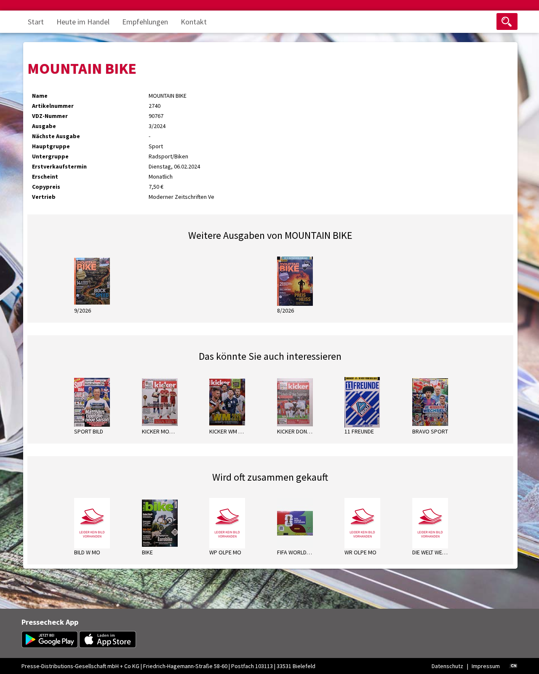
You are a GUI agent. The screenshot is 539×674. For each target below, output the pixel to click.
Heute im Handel (82, 22)
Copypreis (46, 186)
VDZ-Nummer (50, 116)
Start (36, 22)
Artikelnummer (53, 106)
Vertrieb (44, 197)
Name (40, 95)
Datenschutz (447, 666)
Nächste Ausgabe (56, 136)
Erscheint (45, 176)
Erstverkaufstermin (59, 166)
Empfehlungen (145, 22)
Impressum (486, 666)
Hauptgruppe (51, 146)
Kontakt (194, 22)
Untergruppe (50, 156)
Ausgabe (44, 126)
